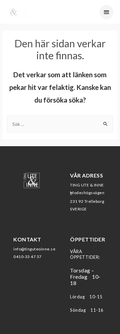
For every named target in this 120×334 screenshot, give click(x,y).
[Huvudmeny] (107, 12)
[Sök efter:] (60, 124)
